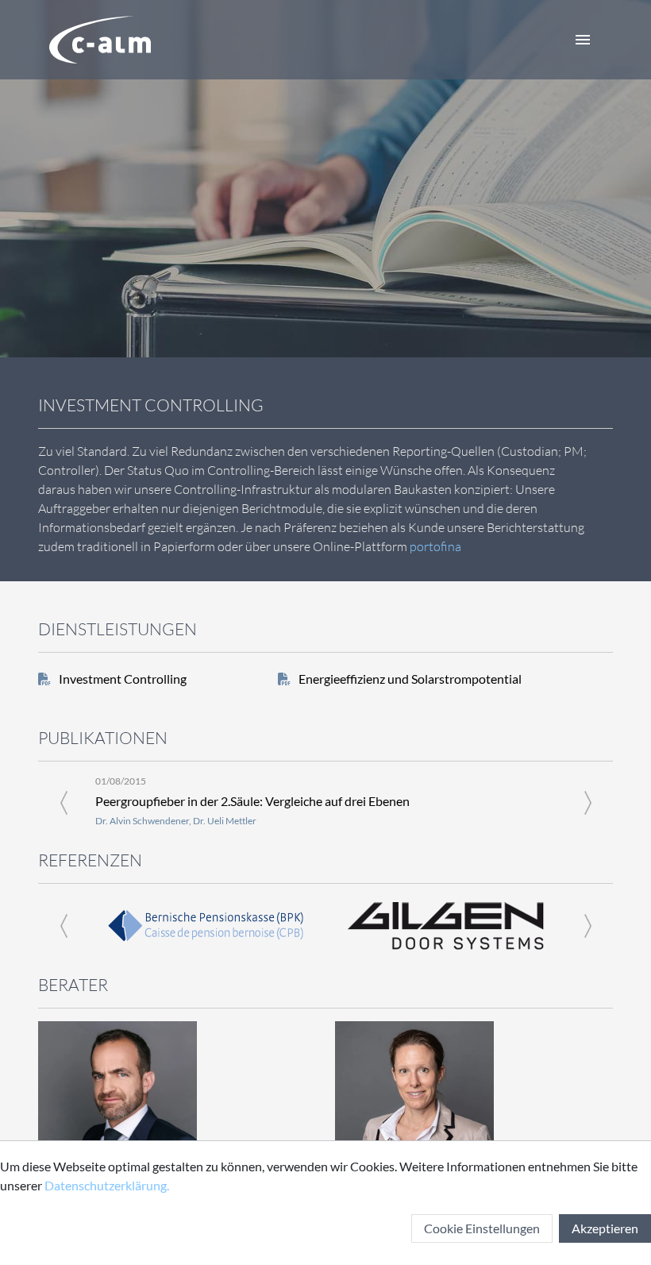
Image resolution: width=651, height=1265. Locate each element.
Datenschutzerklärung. (106, 1185)
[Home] (100, 39)
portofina (435, 546)
